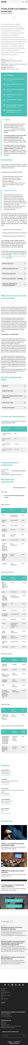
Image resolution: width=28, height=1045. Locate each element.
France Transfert (19, 130)
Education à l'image (5, 995)
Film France (3, 1023)
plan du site (17, 1041)
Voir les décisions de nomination (18, 470)
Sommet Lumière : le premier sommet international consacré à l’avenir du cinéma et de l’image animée (13, 943)
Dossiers (3, 990)
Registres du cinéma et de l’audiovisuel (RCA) (10, 1026)
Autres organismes (5, 992)
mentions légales (14, 1043)
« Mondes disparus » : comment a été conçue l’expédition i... (12, 885)
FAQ (2, 997)
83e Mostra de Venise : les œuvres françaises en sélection (11, 928)
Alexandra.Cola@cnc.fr (6, 795)
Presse (2, 993)
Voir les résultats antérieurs (19, 487)
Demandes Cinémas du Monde (7, 1027)
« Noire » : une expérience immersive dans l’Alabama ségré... (12, 844)
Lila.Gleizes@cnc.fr (5, 784)
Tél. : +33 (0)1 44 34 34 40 (6, 1016)
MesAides (3, 1021)
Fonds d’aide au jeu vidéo (16, 254)
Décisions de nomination (14, 906)
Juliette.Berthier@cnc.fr (6, 804)
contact (10, 1041)
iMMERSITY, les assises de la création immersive (13, 871)
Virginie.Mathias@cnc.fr (6, 775)
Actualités (3, 988)
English (3, 1002)
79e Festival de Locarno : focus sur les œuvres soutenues (13, 958)
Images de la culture (5, 1024)
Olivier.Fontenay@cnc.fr (6, 813)
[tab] (14, 263)
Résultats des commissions (14, 900)
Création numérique (9, 59)
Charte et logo (4, 998)
